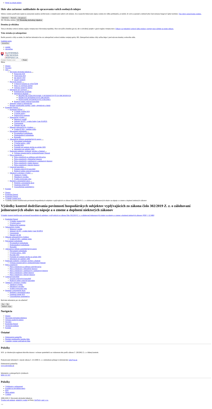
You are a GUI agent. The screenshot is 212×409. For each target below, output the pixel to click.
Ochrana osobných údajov (23, 88)
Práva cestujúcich (11, 265)
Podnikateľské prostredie (22, 92)
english (7, 47)
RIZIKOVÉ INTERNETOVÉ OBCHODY (34, 98)
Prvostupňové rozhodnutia (23, 133)
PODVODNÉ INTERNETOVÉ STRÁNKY (35, 99)
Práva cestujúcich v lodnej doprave (26, 163)
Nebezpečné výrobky (12, 227)
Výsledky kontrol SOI (22, 111)
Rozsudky (17, 137)
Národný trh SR (19, 125)
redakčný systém (21, 400)
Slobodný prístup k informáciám (21, 103)
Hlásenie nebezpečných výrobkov (17, 237)
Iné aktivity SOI (19, 78)
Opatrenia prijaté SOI (21, 185)
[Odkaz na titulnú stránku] (9, 58)
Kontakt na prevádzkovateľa (15, 388)
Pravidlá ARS (19, 145)
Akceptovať (22, 18)
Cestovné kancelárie (12, 277)
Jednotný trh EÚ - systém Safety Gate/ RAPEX (30, 121)
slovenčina (9, 49)
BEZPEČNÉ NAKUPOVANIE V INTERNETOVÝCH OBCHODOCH (45, 96)
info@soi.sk (73, 360)
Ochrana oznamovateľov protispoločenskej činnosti (32, 153)
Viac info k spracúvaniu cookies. (190, 14)
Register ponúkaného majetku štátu (17, 339)
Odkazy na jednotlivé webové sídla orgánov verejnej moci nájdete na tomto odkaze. (144, 29)
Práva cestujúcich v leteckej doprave (26, 165)
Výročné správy (19, 113)
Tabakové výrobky (20, 175)
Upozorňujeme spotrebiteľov (24, 187)
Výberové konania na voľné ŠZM (26, 84)
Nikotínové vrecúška (21, 177)
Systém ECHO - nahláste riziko (25, 129)
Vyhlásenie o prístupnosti (14, 386)
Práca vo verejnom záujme (23, 86)
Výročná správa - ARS (22, 143)
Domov (8, 66)
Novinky (8, 68)
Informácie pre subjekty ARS (24, 149)
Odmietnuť (5, 18)
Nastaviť (13, 18)
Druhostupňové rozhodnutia (24, 135)
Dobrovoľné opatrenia (22, 115)
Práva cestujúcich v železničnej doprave (28, 159)
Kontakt (8, 189)
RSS (7, 390)
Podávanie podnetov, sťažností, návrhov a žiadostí (22, 261)
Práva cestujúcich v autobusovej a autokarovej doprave (33, 161)
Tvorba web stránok (8, 400)
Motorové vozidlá (20, 119)
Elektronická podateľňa (13, 337)
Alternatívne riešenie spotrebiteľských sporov (21, 249)
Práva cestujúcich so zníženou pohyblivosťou (30, 157)
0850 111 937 (5, 375)
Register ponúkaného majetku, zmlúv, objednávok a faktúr (30, 105)
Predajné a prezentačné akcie (24, 183)
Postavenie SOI (19, 74)
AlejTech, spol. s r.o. (41, 400)
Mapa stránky (10, 392)
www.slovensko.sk (7, 366)
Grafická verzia (6, 41)
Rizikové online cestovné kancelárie (26, 101)
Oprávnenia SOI (20, 76)
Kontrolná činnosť (11, 194)
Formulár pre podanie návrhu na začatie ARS (30, 147)
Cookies (8, 394)
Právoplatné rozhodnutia (22, 141)
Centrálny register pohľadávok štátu (17, 341)
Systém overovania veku (22, 179)
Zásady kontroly (20, 80)
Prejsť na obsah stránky (13, 3)
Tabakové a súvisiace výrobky (15, 283)
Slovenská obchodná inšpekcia (16, 318)
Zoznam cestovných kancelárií (24, 169)
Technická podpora (12, 326)
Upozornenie (18, 123)
